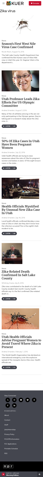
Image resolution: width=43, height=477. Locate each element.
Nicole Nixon (6, 52)
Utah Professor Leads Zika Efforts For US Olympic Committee (20, 102)
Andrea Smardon (8, 110)
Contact (7, 420)
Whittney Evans (8, 283)
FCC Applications (10, 444)
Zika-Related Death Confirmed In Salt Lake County (18, 275)
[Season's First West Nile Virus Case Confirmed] (20, 25)
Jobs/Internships (10, 430)
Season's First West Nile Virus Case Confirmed (19, 45)
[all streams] (40, 474)
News (4, 41)
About (6, 415)
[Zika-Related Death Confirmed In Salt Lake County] (20, 253)
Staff (6, 425)
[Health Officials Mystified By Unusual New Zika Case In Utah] (20, 188)
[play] (3, 474)
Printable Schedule (11, 449)
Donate (36, 3)
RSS (5, 453)
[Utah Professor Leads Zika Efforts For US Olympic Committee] (20, 80)
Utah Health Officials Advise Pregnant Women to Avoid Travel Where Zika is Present (21, 342)
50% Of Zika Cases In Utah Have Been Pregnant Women (21, 144)
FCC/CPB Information (11, 439)
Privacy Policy (9, 434)
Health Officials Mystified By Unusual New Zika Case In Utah (21, 210)
